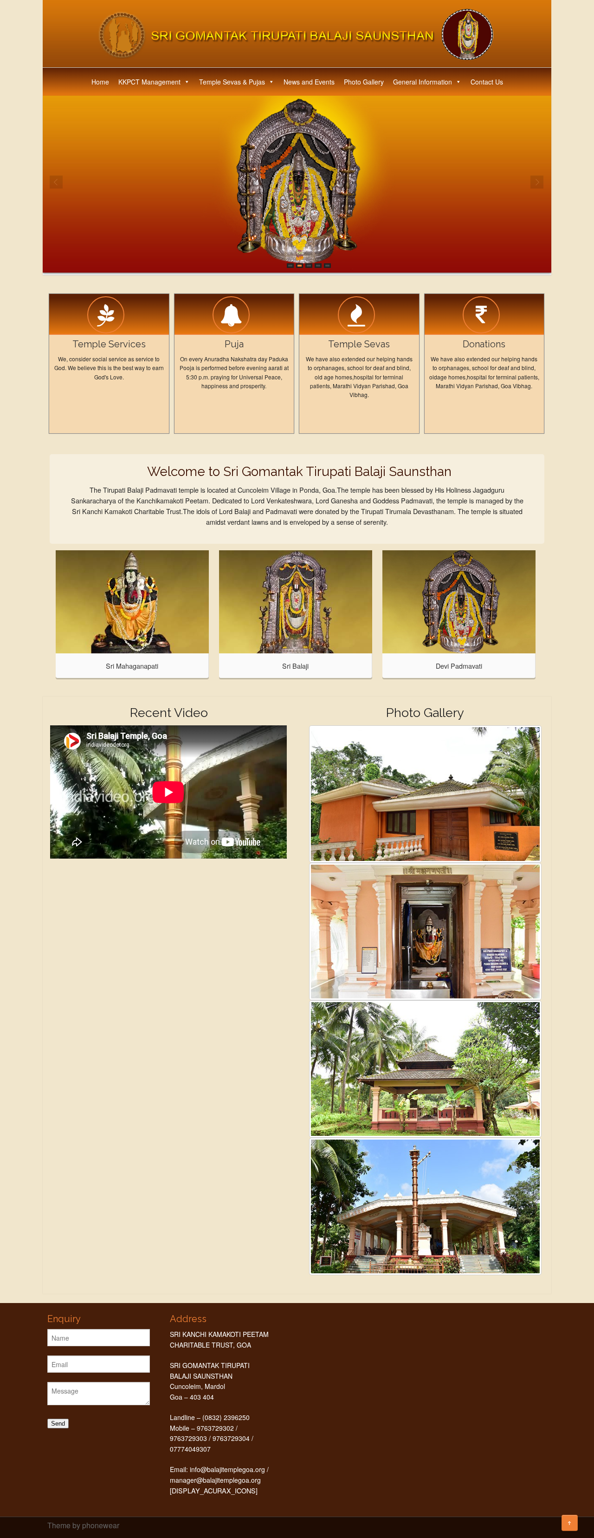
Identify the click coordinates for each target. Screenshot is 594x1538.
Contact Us (487, 81)
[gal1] (425, 1206)
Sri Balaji (295, 666)
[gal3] (425, 931)
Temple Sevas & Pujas (232, 81)
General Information (422, 81)
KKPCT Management (149, 81)
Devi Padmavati (459, 666)
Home (100, 81)
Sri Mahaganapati (132, 666)
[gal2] (425, 794)
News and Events (309, 81)
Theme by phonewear (83, 1525)
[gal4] (425, 1069)
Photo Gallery (364, 81)
